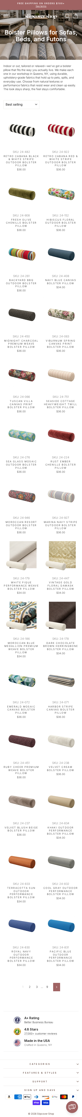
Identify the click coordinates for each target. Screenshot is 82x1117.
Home (40, 24)
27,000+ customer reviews (40, 1033)
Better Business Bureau (38, 1022)
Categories (39, 1064)
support (40, 1081)
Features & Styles (40, 1072)
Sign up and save (40, 1090)
